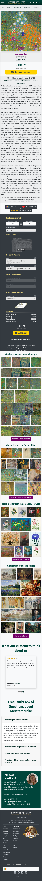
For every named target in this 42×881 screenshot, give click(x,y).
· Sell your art (16, 833)
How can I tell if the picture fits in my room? (21, 746)
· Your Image (16, 831)
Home (3, 7)
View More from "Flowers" (21, 559)
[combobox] (21, 230)
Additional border (10, 227)
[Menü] (2, 3)
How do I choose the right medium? (17, 753)
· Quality (15, 836)
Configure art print (22, 72)
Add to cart (22, 333)
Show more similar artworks (21, 439)
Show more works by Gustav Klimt (21, 497)
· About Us (5, 859)
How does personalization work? (17, 719)
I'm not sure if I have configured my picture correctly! (20, 761)
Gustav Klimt (26, 7)
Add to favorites (30, 206)
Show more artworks (21, 636)
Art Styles (9, 7)
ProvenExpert (17, 684)
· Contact (5, 833)
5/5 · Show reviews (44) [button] (25, 210)
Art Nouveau (17, 7)
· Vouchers (15, 843)
